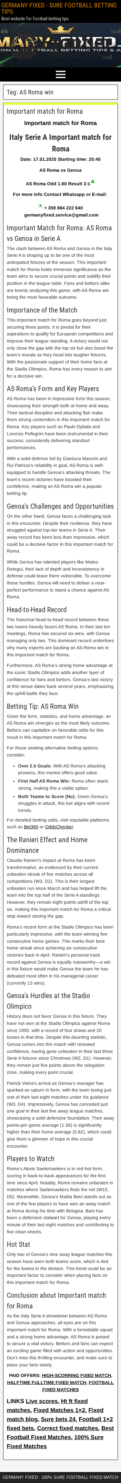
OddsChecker (59, 826)
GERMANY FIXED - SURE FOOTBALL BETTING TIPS (59, 8)
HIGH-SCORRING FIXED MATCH (76, 1375)
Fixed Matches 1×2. (60, 1410)
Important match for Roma (45, 111)
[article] (60, 749)
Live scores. (42, 1401)
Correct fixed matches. (68, 1428)
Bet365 (31, 826)
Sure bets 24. (59, 1419)
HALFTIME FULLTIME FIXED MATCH (46, 1382)
